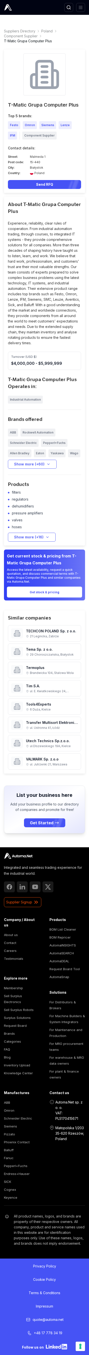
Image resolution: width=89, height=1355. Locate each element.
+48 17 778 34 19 (48, 1333)
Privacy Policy (44, 1266)
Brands (9, 1033)
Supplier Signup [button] (19, 902)
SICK (7, 1182)
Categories (12, 1041)
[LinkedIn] (22, 886)
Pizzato (9, 1134)
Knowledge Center (18, 1073)
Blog (7, 1057)
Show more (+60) (29, 464)
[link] (18, 856)
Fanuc (9, 1158)
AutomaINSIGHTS (62, 945)
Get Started (41, 822)
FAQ (7, 1049)
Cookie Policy (44, 1279)
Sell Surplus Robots (19, 1010)
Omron (30, 125)
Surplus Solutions (17, 1018)
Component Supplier (21, 36)
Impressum (44, 1306)
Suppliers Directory (19, 31)
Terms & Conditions (44, 1293)
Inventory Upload (17, 1065)
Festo (14, 125)
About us (11, 935)
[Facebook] (9, 886)
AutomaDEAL (59, 961)
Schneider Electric (18, 1118)
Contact (10, 943)
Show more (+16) (29, 537)
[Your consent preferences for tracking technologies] (80, 1346)
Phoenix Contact (17, 1142)
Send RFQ (44, 184)
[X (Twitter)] (48, 886)
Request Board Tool (64, 969)
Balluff (9, 1150)
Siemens (47, 125)
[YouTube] (35, 886)
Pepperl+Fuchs (15, 1166)
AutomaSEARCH (61, 953)
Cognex (10, 1190)
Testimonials (13, 959)
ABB (7, 1102)
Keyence (10, 1197)
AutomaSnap (59, 977)
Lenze (65, 125)
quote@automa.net (48, 1319)
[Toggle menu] (80, 7)
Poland (47, 31)
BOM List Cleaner (62, 929)
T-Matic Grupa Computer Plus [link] (28, 41)
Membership (13, 988)
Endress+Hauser (17, 1174)
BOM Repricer (60, 937)
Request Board (15, 1026)
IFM (12, 135)
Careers (10, 951)
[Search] (68, 7)
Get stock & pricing (44, 592)
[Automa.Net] (19, 7)
